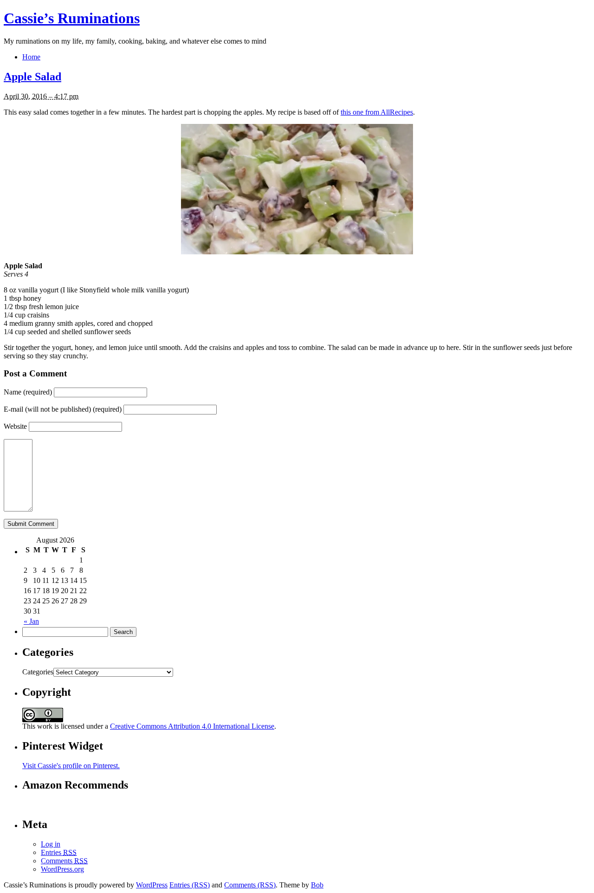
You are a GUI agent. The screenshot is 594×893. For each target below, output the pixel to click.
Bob (317, 885)
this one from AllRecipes (377, 112)
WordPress (152, 885)
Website (15, 426)
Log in (50, 844)
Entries (59, 852)
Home (31, 57)
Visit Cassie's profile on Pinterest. (71, 766)
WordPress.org (62, 869)
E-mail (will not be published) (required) (63, 409)
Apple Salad (32, 77)
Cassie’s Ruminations (72, 18)
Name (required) (28, 392)
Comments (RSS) (250, 885)
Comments (64, 861)
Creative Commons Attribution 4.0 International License (192, 726)
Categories (37, 672)
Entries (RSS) (189, 885)
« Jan (31, 621)
